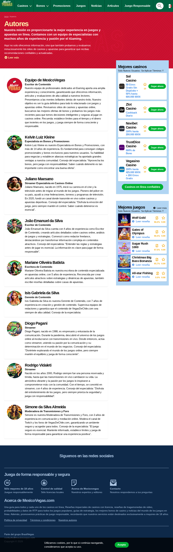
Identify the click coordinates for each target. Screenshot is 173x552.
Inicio (6, 17)
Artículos (113, 5)
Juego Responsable (137, 5)
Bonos (40, 5)
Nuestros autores (67, 520)
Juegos (81, 5)
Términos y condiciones (42, 520)
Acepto (121, 544)
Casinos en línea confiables (142, 186)
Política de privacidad (15, 520)
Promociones (61, 5)
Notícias (96, 5)
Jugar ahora (157, 86)
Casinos (22, 5)
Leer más (13, 57)
